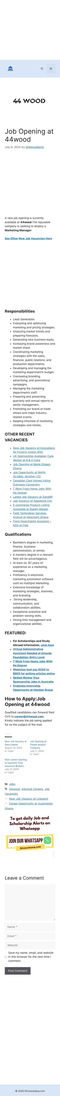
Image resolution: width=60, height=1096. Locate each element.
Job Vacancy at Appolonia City (32, 500)
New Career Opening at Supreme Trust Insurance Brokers (16, 762)
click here (47, 645)
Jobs (12, 784)
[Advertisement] (30, 30)
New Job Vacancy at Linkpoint (28, 798)
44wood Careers (32, 789)
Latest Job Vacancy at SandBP (33, 496)
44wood (14, 789)
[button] (42, 68)
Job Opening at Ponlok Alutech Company (38, 744)
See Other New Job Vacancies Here (28, 238)
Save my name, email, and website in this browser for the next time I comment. (30, 956)
